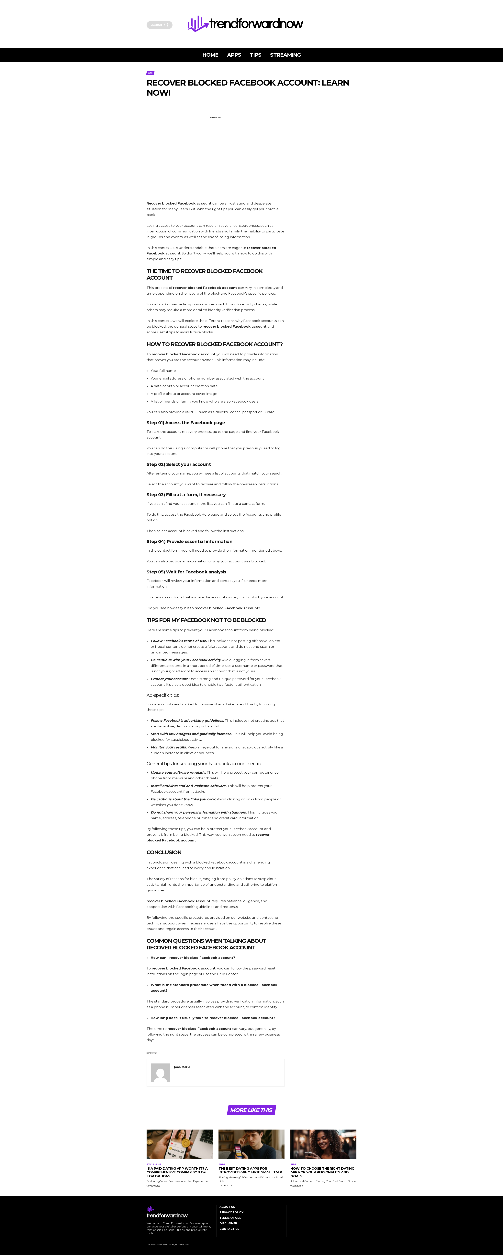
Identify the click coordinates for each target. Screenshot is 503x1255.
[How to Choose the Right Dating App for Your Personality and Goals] (323, 1144)
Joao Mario (182, 1067)
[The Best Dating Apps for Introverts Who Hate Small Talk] (251, 1144)
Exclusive (154, 1164)
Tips (150, 72)
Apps (221, 1164)
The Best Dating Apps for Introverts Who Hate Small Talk (250, 1170)
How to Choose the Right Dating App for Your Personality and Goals (322, 1172)
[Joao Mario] (160, 1072)
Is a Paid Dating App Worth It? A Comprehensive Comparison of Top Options (177, 1172)
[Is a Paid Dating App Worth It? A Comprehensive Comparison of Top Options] (180, 1144)
